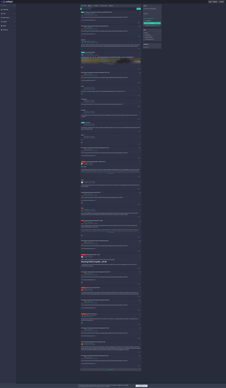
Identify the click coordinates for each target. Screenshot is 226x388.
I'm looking (87, 122)
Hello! (82, 180)
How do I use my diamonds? (93, 287)
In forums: (146, 32)
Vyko (86, 289)
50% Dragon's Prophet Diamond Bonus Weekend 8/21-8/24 (98, 12)
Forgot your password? (149, 18)
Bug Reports (86, 164)
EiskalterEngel (87, 41)
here (95, 20)
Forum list (84, 5)
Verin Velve (87, 343)
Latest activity (104, 5)
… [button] (85, 8)
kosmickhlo (87, 87)
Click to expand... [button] (111, 64)
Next (90, 8)
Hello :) (82, 135)
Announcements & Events (89, 15)
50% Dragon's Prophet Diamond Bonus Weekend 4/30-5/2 (95, 300)
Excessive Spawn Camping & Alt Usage (93, 220)
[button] (15, 6)
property (83, 40)
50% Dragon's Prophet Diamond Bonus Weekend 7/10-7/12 (95, 147)
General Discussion (87, 89)
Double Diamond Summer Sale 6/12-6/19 (90, 192)
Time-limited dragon (90, 52)
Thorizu (86, 256)
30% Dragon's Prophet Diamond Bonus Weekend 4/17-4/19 (95, 328)
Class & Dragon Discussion (89, 42)
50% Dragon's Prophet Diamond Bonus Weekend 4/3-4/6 (94, 355)
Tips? (82, 86)
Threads (96, 5)
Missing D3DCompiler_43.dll (93, 254)
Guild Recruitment (87, 125)
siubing (86, 53)
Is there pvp (84, 99)
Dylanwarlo (87, 181)
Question (83, 110)
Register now (156, 25)
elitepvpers (146, 47)
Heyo (82, 208)
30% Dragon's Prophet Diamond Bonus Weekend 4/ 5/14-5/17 (95, 272)
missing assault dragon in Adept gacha (95, 161)
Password (146, 13)
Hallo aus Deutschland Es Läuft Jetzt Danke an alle (93, 342)
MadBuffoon (87, 209)
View (139, 22)
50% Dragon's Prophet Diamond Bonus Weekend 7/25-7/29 (95, 72)
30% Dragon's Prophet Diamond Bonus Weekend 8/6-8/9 (94, 26)
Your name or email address (150, 8)
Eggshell (86, 163)
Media (111, 5)
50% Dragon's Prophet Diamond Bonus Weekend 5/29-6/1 (95, 240)
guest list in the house (91, 314)
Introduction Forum (87, 137)
